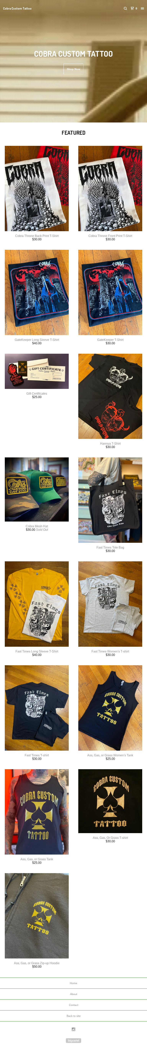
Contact (73, 1005)
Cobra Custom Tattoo (17, 8)
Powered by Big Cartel (73, 1040)
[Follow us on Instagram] (73, 1030)
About (73, 994)
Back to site (74, 1015)
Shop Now (73, 69)
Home (73, 983)
